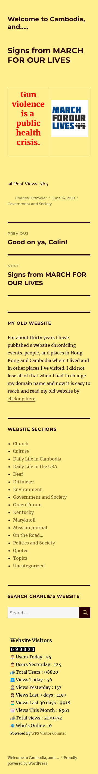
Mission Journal (30, 527)
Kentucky (23, 512)
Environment (27, 489)
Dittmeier (23, 481)
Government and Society (30, 203)
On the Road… (28, 535)
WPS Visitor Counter (48, 733)
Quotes (20, 550)
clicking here (21, 398)
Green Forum (27, 504)
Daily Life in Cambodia (37, 459)
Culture (21, 451)
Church (21, 443)
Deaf (18, 474)
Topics (20, 558)
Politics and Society (34, 543)
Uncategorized (29, 565)
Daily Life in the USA (35, 466)
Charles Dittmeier (31, 198)
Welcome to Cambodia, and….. (33, 757)
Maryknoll (24, 520)
